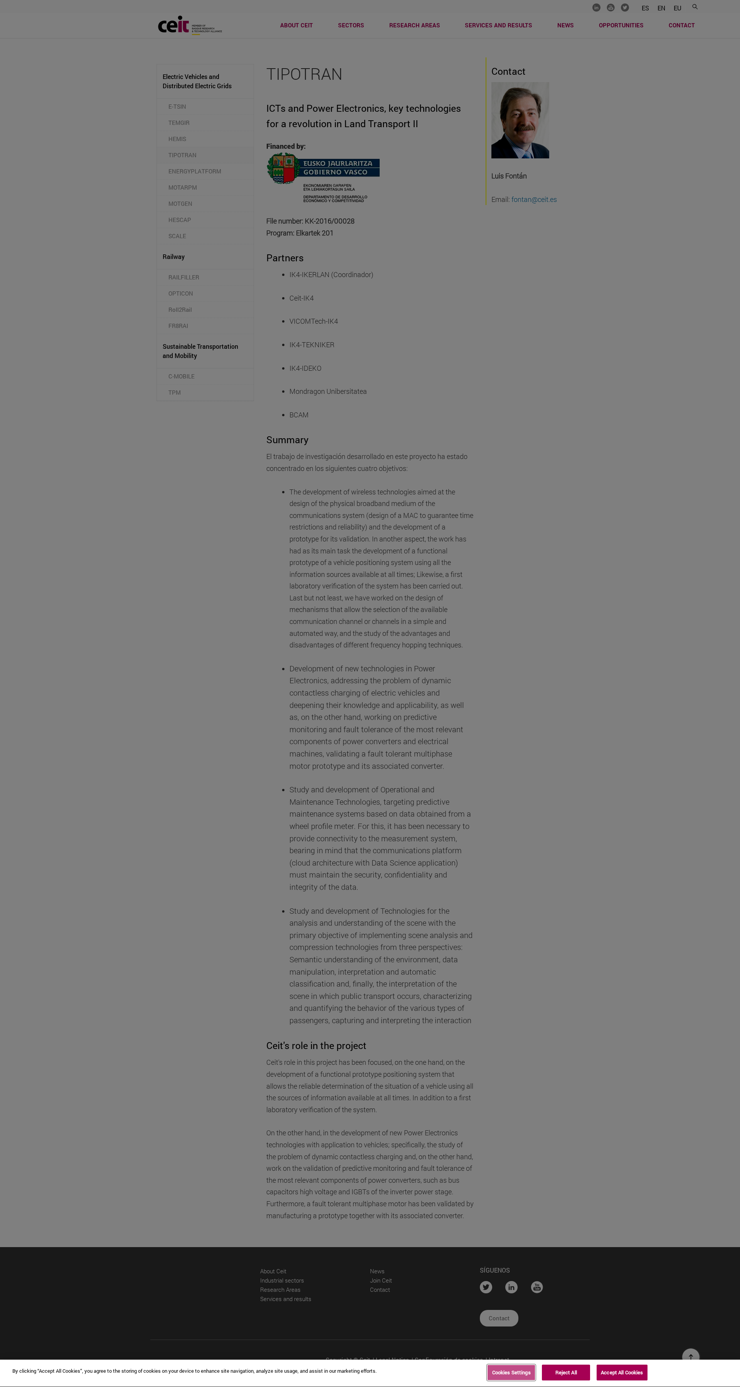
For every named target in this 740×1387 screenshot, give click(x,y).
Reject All (566, 1372)
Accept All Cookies (622, 1372)
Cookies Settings (511, 1372)
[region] (370, 1373)
